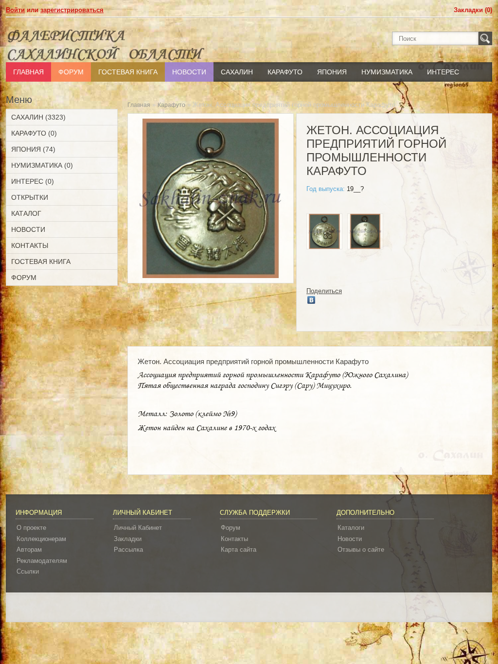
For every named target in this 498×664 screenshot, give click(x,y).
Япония (332, 72)
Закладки (128, 538)
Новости (189, 72)
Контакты (29, 245)
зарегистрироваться (72, 10)
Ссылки (28, 571)
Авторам (29, 549)
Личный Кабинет (138, 527)
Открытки (29, 197)
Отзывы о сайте (361, 549)
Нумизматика (386, 72)
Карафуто (284, 72)
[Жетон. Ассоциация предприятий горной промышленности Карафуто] (324, 232)
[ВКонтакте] (311, 300)
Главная (28, 72)
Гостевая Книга (128, 72)
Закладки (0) (473, 10)
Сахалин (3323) (38, 117)
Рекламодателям (42, 560)
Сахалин (237, 72)
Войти (15, 10)
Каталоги (351, 527)
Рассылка (128, 549)
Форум (71, 72)
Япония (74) (33, 149)
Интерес (443, 72)
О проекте (31, 527)
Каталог (26, 213)
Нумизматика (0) (42, 165)
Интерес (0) (32, 181)
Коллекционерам (41, 538)
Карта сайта (238, 549)
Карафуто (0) (34, 133)
